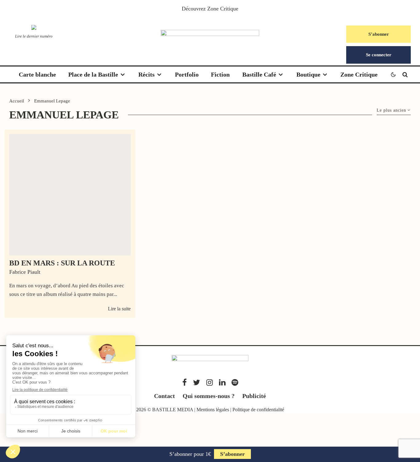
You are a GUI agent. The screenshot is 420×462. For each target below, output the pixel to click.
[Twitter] (196, 382)
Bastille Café (259, 74)
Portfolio (187, 74)
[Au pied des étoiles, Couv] (70, 195)
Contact (164, 395)
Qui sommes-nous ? (209, 395)
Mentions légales (212, 409)
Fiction (220, 74)
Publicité (254, 395)
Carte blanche (37, 74)
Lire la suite (119, 308)
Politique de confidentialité (258, 409)
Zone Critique (222, 9)
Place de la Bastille (93, 74)
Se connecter (378, 54)
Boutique (308, 74)
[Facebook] (184, 382)
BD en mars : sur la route (62, 263)
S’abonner (378, 34)
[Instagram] (209, 382)
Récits (146, 74)
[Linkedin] (222, 382)
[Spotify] (234, 382)
